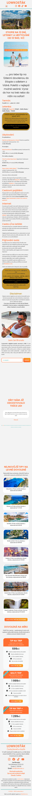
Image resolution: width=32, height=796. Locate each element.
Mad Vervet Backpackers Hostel (10, 140)
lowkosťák (16, 746)
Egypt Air (12, 109)
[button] (6, 6)
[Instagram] (16, 6)
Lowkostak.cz (20, 779)
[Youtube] (26, 6)
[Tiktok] (22, 6)
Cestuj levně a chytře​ (16, 749)
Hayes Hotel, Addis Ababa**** (10, 168)
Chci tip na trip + (16, 735)
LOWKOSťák (16, 3)
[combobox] (12, 360)
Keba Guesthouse (7, 149)
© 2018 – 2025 (13, 791)
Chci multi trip (16, 701)
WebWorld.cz (24, 794)
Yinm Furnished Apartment (9, 159)
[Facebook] (19, 6)
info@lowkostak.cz (18, 768)
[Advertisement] (16, 380)
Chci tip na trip (16, 666)
